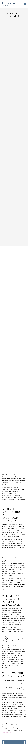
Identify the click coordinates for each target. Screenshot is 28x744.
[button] (25, 4)
